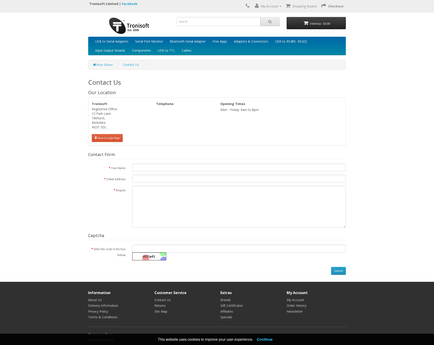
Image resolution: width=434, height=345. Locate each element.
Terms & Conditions (103, 317)
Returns (160, 305)
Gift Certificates (231, 305)
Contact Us (131, 64)
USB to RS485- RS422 (291, 41)
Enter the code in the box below (109, 252)
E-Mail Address (115, 179)
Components (141, 50)
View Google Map (108, 138)
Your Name (118, 168)
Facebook (129, 4)
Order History (296, 305)
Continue (265, 339)
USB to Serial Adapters (111, 41)
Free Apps (219, 41)
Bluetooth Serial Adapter (188, 41)
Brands (225, 300)
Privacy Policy (98, 311)
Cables (186, 50)
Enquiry (120, 190)
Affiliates (226, 311)
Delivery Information (103, 305)
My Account (295, 300)
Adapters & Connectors (251, 41)
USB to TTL (166, 50)
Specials (226, 317)
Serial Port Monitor (149, 41)
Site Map (160, 311)
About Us (95, 300)
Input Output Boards (110, 50)
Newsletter (295, 311)
